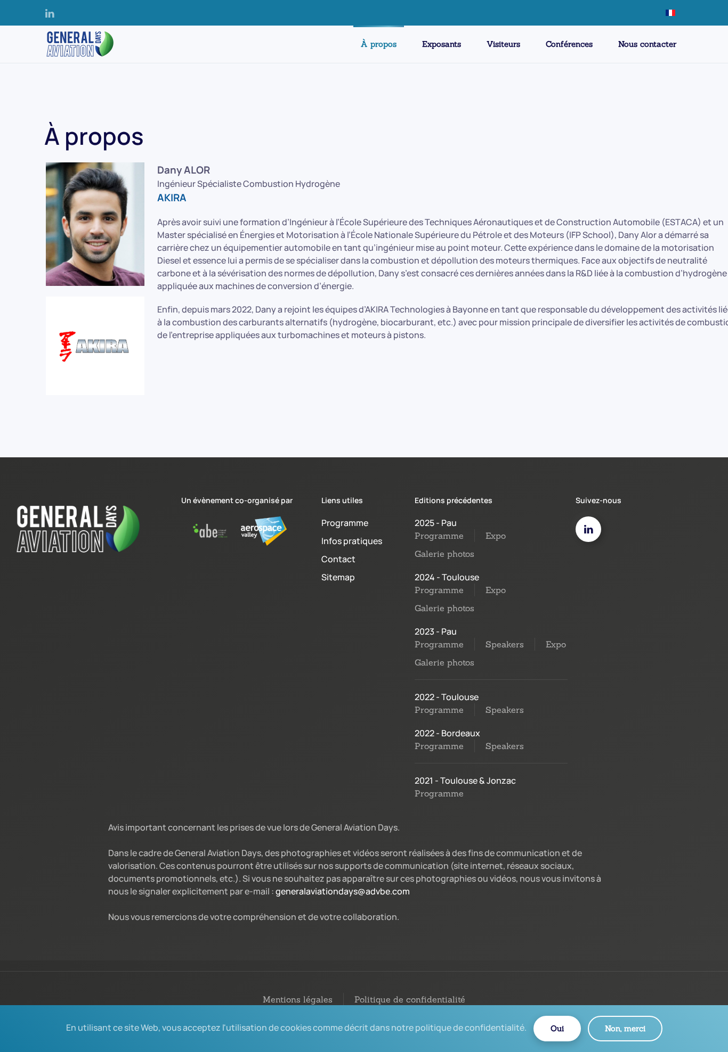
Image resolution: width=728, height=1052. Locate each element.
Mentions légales (298, 999)
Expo (496, 535)
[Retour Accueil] (79, 44)
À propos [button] (379, 44)
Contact (338, 559)
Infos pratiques (351, 541)
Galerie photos (444, 553)
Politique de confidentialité (409, 999)
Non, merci (625, 1028)
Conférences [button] (569, 44)
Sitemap (338, 577)
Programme (344, 523)
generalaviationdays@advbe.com (343, 891)
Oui (557, 1028)
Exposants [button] (441, 44)
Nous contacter (647, 44)
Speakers (505, 644)
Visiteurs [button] (503, 44)
